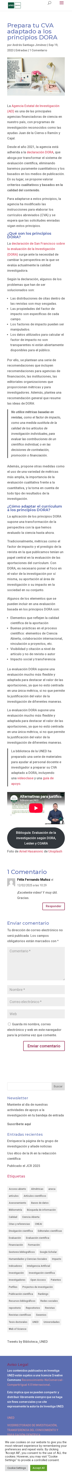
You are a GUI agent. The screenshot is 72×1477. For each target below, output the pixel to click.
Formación (34, 1244)
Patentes (56, 1280)
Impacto (56, 1259)
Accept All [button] (39, 1467)
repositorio (15, 1308)
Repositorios (33, 1308)
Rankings (43, 1294)
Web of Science (17, 1329)
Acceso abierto (17, 1189)
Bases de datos (40, 1203)
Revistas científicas (20, 1315)
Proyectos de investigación (37, 1287)
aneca (51, 1189)
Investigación (16, 1273)
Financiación (16, 1244)
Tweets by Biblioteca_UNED (27, 1342)
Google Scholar (48, 1252)
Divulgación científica (21, 1231)
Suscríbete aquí (19, 1124)
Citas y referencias (19, 1224)
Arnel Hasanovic (30, 851)
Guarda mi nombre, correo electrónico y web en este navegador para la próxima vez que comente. (34, 1029)
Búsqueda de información (41, 1209)
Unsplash (55, 851)
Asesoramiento (17, 1203)
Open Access (38, 1280)
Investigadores (17, 1280)
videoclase (25, 778)
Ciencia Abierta (30, 1217)
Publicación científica (21, 1294)
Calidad (13, 1217)
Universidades (52, 1322)
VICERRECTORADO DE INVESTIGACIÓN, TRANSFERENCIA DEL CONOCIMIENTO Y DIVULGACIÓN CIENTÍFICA (32, 1430)
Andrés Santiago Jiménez (29, 45)
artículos (14, 1196)
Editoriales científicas (50, 1231)
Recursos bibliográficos (22, 1301)
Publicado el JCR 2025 (23, 1166)
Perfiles (13, 1287)
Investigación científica (42, 1273)
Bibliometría (15, 1209)
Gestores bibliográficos (22, 1252)
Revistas (50, 1308)
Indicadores (15, 1266)
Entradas (21, 50)
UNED (35, 1322)
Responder (53, 906)
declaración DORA (40, 152)
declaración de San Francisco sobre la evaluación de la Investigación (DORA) (36, 249)
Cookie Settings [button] (16, 1467)
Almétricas (37, 1189)
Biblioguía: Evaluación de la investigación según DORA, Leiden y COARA (36, 838)
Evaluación (15, 1238)
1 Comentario (38, 50)
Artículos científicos (35, 1196)
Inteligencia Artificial (38, 1266)
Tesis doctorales (18, 1322)
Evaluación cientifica (37, 1238)
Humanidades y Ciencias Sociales (28, 1259)
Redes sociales (49, 1301)
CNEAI (38, 1224)
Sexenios (41, 1315)
